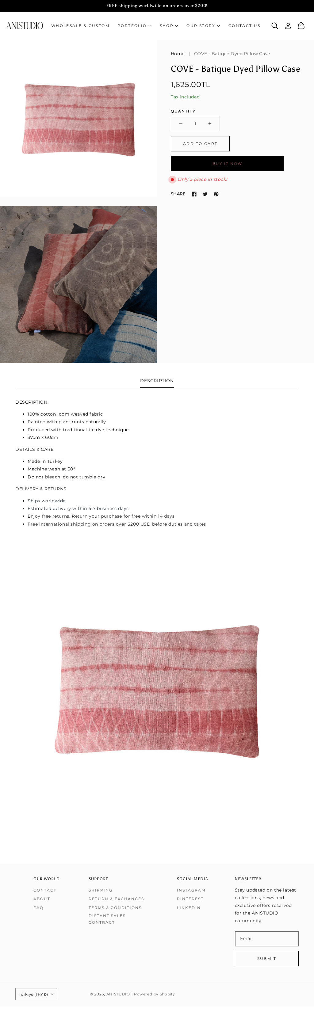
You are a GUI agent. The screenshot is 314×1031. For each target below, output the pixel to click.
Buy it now (227, 163)
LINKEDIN (189, 907)
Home (178, 53)
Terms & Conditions (115, 907)
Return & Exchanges (116, 898)
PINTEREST (190, 898)
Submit (266, 958)
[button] (134, 25)
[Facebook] (194, 194)
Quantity (183, 111)
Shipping (101, 890)
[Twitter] (205, 194)
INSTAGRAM (191, 890)
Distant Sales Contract (107, 919)
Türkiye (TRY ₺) (33, 994)
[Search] (275, 26)
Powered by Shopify (154, 994)
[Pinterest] (216, 194)
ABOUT (41, 898)
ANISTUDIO (118, 994)
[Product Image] (78, 118)
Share (178, 193)
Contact (44, 890)
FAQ (38, 907)
